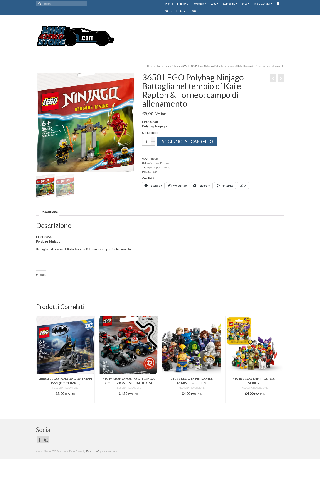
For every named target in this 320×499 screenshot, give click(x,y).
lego (149, 167)
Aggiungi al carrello (187, 141)
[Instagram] (46, 439)
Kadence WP (92, 451)
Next (280, 364)
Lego (156, 163)
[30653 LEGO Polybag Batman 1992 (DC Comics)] (281, 78)
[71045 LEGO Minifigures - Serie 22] (273, 78)
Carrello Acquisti (183, 11)
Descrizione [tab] (49, 212)
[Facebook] (40, 439)
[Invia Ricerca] (39, 3)
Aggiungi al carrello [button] (65, 400)
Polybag (164, 163)
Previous (40, 364)
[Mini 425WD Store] (75, 36)
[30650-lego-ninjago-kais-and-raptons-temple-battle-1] (85, 122)
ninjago (156, 167)
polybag (166, 167)
